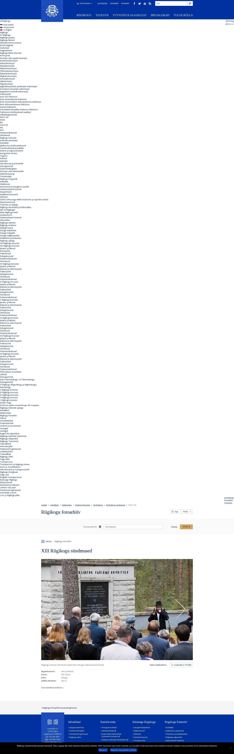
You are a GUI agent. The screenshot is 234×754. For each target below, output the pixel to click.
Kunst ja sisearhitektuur (10, 467)
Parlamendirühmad (8, 132)
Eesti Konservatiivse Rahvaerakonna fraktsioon (20, 102)
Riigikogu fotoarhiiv (8, 415)
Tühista (174, 527)
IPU (1, 127)
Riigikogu (84, 15)
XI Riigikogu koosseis (9, 282)
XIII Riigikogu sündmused (115, 505)
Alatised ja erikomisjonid (10, 269)
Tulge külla (183, 15)
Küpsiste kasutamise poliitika (123, 750)
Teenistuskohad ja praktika (12, 148)
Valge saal (4, 474)
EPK (2, 130)
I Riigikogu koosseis (8, 400)
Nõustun (103, 750)
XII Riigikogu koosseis (9, 264)
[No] (230, 748)
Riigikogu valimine (8, 222)
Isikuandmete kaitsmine (175, 740)
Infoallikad (160, 15)
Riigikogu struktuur (8, 225)
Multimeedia (5, 413)
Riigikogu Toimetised (9, 441)
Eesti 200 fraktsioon (8, 96)
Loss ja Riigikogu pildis (10, 495)
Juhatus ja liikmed (7, 248)
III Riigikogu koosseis (9, 395)
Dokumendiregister (8, 168)
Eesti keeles (85, 3)
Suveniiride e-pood (8, 492)
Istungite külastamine (142, 727)
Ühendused (5, 135)
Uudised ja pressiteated (10, 425)
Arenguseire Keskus (8, 153)
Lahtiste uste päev (8, 487)
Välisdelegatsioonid (8, 114)
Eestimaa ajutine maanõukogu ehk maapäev (19, 405)
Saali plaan (4, 48)
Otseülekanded (6, 420)
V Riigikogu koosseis (9, 390)
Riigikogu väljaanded (9, 438)
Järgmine (181, 609)
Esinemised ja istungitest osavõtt (14, 186)
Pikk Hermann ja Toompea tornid (14, 469)
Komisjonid (5, 55)
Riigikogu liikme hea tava (11, 53)
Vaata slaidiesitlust (158, 665)
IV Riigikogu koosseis (9, 392)
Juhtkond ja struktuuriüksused (13, 145)
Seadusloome (6, 215)
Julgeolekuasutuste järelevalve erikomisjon (18, 86)
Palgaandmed (6, 50)
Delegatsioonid (6, 256)
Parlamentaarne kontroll (10, 189)
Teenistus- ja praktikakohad (176, 734)
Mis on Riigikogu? (7, 210)
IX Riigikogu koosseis (9, 318)
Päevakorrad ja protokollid (11, 163)
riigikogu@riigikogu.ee (52, 742)
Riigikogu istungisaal (9, 472)
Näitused (137, 734)
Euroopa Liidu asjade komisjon (13, 58)
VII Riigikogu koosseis (9, 354)
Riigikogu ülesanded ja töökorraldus (15, 207)
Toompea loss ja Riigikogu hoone (15, 464)
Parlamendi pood (140, 737)
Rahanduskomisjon (8, 73)
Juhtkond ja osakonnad (175, 731)
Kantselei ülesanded (8, 140)
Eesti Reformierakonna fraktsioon (15, 104)
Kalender (4, 161)
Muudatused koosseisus (10, 42)
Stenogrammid (6, 166)
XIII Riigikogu (98, 505)
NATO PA (4, 117)
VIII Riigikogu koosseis (9, 336)
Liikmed (3, 374)
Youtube (145, 3)
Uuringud (4, 428)
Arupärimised (6, 192)
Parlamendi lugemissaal (10, 449)
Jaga (176, 512)
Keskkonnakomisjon (9, 60)
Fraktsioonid (5, 94)
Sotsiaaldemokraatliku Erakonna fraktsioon (19, 109)
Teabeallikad (5, 454)
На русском (8, 27)
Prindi (185, 512)
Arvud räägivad (6, 45)
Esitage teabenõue (8, 230)
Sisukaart (125, 3)
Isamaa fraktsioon (8, 107)
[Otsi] (190, 3)
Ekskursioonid (6, 482)
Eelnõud (3, 158)
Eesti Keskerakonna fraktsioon (13, 99)
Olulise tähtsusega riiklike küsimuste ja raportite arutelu (24, 199)
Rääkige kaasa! (6, 228)
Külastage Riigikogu (8, 479)
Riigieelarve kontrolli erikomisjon (14, 91)
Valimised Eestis (108, 731)
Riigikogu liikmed (7, 40)
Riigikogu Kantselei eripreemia (13, 436)
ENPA (2, 120)
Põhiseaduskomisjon (9, 71)
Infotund (3, 197)
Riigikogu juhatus (7, 37)
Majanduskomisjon (8, 68)
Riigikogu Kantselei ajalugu (11, 407)
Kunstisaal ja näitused (9, 485)
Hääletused (5, 184)
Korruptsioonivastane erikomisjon (15, 89)
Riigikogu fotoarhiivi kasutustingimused (60, 708)
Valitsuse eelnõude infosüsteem (114, 740)
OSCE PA (4, 125)
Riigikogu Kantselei (8, 138)
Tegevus (101, 15)
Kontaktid (114, 3)
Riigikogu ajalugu (7, 240)
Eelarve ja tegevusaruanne (11, 150)
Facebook (134, 3)
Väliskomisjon (6, 81)
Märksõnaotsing (7, 174)
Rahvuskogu (5, 387)
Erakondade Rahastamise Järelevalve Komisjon (111, 735)
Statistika (4, 181)
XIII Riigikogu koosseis (9, 246)
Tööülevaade (6, 176)
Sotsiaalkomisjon (7, 78)
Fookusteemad (6, 423)
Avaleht (44, 505)
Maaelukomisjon (7, 66)
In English (7, 30)
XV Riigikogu (5, 35)
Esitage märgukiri (7, 233)
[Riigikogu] (52, 11)
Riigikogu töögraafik (8, 179)
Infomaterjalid (6, 446)
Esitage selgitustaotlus (10, 235)
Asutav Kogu (5, 402)
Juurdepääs (102, 3)
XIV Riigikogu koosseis (9, 243)
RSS (150, 3)
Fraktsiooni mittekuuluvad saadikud (15, 112)
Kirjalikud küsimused (9, 194)
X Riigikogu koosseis (9, 300)
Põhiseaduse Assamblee (10, 372)
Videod (3, 418)
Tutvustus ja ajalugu (130, 15)
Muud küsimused (7, 202)
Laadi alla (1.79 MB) (182, 665)
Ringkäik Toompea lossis (11, 477)
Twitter (139, 3)
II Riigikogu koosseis (9, 397)
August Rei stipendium (10, 433)
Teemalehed (5, 443)
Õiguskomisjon (6, 84)
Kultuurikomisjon (7, 63)
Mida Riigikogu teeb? (9, 212)
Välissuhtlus (5, 220)
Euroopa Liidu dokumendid (11, 171)
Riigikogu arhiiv (6, 456)
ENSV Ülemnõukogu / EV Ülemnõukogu (17, 379)
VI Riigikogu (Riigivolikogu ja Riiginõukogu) (18, 384)
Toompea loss (6, 461)
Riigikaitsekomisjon (8, 76)
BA (1, 122)
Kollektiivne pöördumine (10, 238)
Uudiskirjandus (6, 451)
